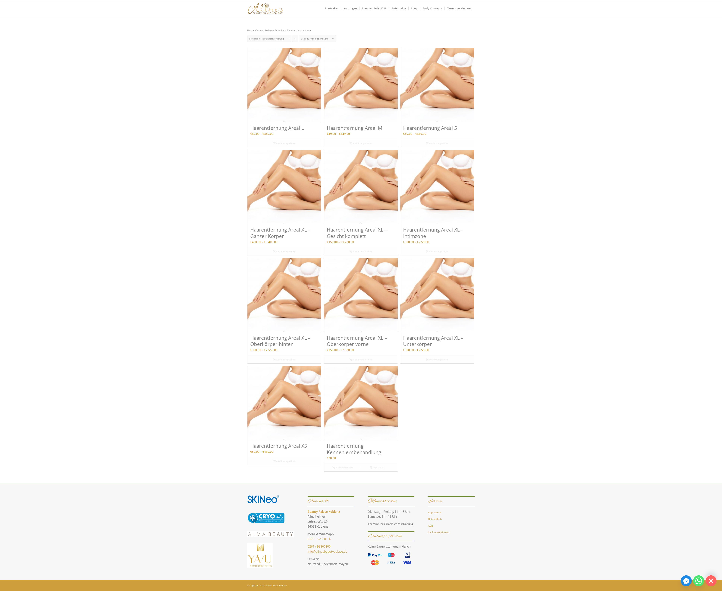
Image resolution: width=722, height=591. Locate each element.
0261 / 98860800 (319, 546)
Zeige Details (378, 467)
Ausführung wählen (286, 143)
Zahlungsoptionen (438, 532)
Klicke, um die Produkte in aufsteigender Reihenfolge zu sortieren (295, 39)
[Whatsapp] (698, 580)
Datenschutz (435, 519)
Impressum (434, 512)
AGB (430, 525)
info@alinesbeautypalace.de (327, 551)
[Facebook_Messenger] (686, 580)
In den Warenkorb (344, 467)
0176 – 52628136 (319, 539)
